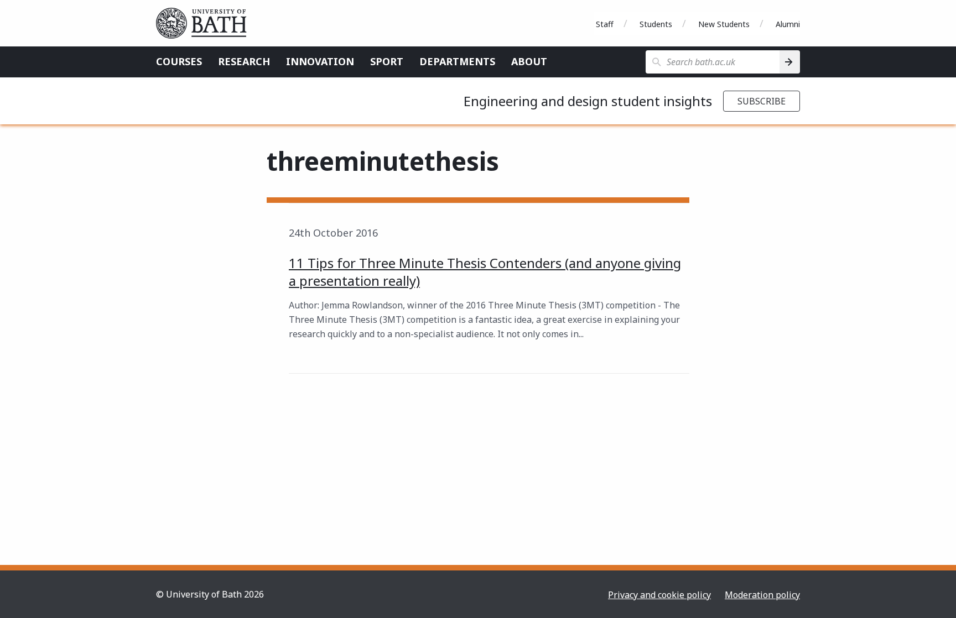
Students (656, 24)
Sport (386, 61)
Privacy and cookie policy (659, 595)
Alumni (788, 24)
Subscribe (761, 101)
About (529, 61)
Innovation (320, 61)
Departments (457, 61)
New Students (724, 24)
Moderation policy (762, 595)
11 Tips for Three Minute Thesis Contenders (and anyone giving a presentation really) (485, 272)
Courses (179, 61)
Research (244, 61)
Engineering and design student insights (588, 101)
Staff (605, 24)
